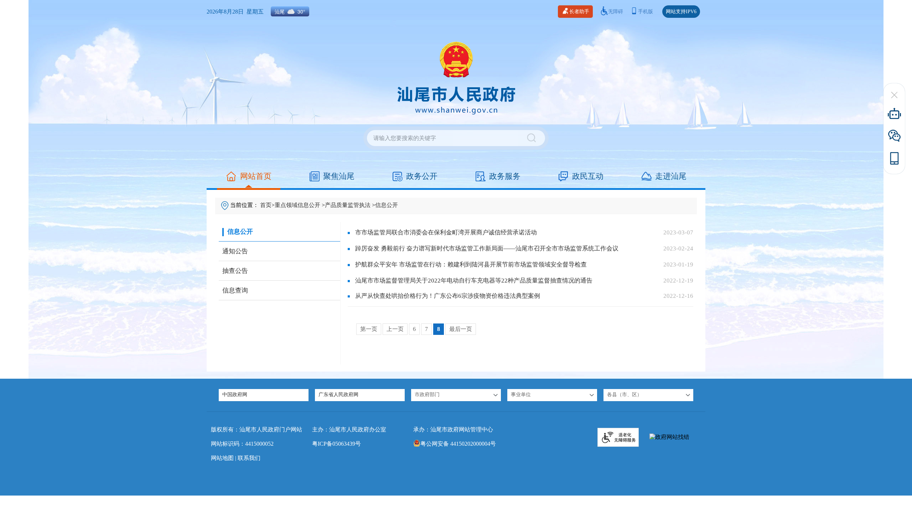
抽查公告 (235, 270)
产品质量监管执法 (347, 205)
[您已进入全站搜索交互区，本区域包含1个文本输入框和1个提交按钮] (456, 138)
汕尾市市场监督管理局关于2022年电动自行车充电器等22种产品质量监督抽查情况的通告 (473, 280)
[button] (456, 395)
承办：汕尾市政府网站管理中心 (453, 429)
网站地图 (222, 458)
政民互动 (587, 176)
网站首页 (255, 176)
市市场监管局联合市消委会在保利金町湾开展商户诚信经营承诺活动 (446, 232)
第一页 (368, 329)
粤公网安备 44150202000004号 (458, 444)
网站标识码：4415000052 (242, 444)
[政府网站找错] (669, 437)
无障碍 (615, 11)
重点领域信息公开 (297, 205)
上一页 (395, 329)
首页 (265, 205)
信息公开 (386, 205)
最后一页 (460, 329)
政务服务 (504, 176)
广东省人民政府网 (338, 394)
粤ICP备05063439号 (336, 444)
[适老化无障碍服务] (618, 437)
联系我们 (249, 458)
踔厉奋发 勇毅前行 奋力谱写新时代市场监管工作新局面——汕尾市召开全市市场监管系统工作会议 (486, 248)
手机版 (645, 11)
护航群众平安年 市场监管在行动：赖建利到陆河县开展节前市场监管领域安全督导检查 (471, 264)
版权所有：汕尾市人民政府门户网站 (256, 429)
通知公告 (235, 251)
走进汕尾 (670, 176)
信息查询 (235, 290)
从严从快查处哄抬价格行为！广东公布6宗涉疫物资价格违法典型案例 (447, 295)
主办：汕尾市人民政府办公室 (349, 429)
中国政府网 (234, 394)
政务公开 (421, 176)
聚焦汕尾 (338, 176)
